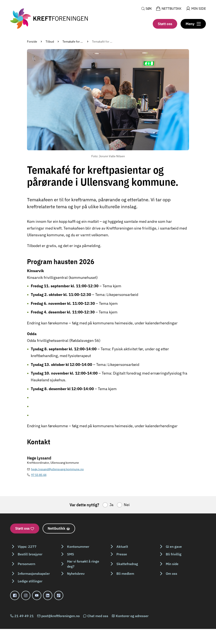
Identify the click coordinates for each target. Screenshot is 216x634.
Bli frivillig (173, 554)
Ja (111, 504)
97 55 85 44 (38, 475)
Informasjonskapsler (34, 573)
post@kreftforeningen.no (60, 616)
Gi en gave (174, 546)
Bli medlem (125, 573)
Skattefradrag (127, 564)
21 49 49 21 (24, 616)
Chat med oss (97, 616)
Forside (32, 41)
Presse (121, 554)
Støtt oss (165, 23)
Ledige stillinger (30, 581)
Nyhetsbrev (76, 573)
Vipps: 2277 (27, 546)
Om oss (171, 573)
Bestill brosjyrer (30, 554)
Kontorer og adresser (132, 616)
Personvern (26, 564)
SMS (70, 554)
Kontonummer (78, 546)
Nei (127, 504)
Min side (172, 564)
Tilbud (50, 41)
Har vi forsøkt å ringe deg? (83, 563)
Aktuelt (122, 546)
